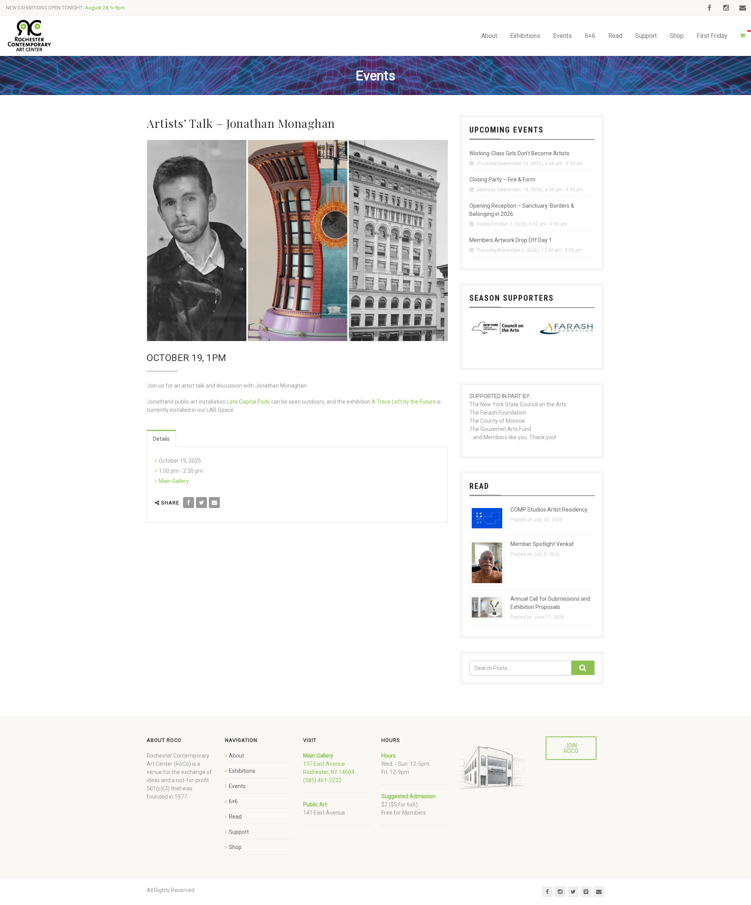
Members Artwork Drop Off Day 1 (510, 240)
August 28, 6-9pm (105, 8)
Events (562, 36)
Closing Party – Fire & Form (502, 179)
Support (646, 36)
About (489, 36)
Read (615, 36)
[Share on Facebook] (188, 502)
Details (161, 439)
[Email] (214, 502)
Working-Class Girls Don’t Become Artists (519, 153)
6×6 (590, 36)
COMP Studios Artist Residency (549, 509)
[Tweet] (201, 502)
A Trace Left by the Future (404, 402)
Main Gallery (174, 481)
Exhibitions (525, 36)
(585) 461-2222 (322, 780)
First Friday (712, 36)
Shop (677, 36)
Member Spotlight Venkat (542, 544)
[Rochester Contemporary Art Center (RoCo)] (29, 36)
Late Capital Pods (248, 402)
